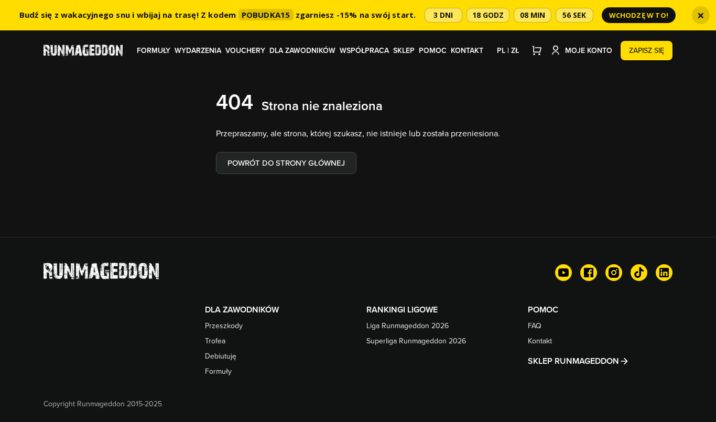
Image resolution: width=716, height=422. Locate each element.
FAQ (534, 325)
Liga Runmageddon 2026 (407, 325)
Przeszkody (224, 325)
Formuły (153, 50)
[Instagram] (613, 272)
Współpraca (364, 50)
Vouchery (245, 50)
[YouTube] (563, 272)
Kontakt (467, 50)
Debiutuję (220, 356)
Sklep (404, 50)
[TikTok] (639, 272)
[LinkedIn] (664, 272)
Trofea (215, 341)
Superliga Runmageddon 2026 (416, 341)
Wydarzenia (198, 50)
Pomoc (433, 50)
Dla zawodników (302, 50)
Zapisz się (646, 50)
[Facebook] (588, 272)
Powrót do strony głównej (286, 162)
